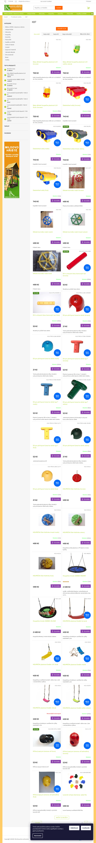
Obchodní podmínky (46, 1)
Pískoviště (8, 40)
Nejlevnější (47, 34)
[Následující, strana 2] (86, 822)
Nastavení (37, 836)
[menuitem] (13, 13)
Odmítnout (74, 828)
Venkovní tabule (9, 45)
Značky (7, 60)
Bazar (6, 57)
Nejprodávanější (67, 34)
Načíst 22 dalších (62, 817)
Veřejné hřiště (9, 30)
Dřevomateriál (9, 55)
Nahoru (37, 822)
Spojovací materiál (10, 50)
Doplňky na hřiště (10, 42)
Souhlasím (86, 828)
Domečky (7, 37)
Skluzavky (8, 32)
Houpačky (8, 35)
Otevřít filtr (61, 29)
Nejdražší (56, 34)
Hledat (58, 8)
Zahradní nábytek (10, 52)
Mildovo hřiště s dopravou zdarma (14, 27)
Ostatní (7, 47)
